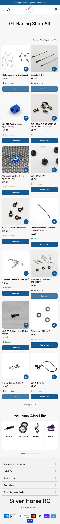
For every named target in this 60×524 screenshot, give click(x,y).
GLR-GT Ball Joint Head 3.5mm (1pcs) (15, 332)
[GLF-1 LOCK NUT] (44, 159)
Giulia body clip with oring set (15, 75)
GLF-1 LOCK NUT (38, 176)
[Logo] (30, 9)
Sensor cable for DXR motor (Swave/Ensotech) (43, 228)
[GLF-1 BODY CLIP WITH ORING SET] (44, 263)
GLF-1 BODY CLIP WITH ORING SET (41, 280)
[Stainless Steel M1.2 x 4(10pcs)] (15, 263)
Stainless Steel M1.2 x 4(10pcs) (15, 279)
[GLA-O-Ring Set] (44, 366)
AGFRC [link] (51, 436)
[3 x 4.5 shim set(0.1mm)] (15, 366)
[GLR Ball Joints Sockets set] (15, 211)
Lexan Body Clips (38, 75)
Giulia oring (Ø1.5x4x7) (40, 331)
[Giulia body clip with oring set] (15, 58)
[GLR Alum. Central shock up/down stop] (15, 159)
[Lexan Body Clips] (44, 58)
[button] (8, 10)
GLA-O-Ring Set (37, 383)
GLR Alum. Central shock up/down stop (13, 177)
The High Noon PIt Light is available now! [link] (30, 2)
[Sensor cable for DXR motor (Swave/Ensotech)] (44, 211)
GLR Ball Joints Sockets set (14, 227)
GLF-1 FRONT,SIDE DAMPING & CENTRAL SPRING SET (43, 125)
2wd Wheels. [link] (23, 436)
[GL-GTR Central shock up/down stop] (15, 108)
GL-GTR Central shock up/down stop (12, 125)
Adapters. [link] (37, 436)
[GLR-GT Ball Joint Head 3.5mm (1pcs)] (15, 315)
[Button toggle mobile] (4, 10)
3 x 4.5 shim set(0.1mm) (12, 383)
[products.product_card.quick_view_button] (26, 69)
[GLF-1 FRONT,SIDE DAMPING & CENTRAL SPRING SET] (44, 108)
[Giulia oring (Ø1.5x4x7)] (44, 315)
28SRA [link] (9, 436)
